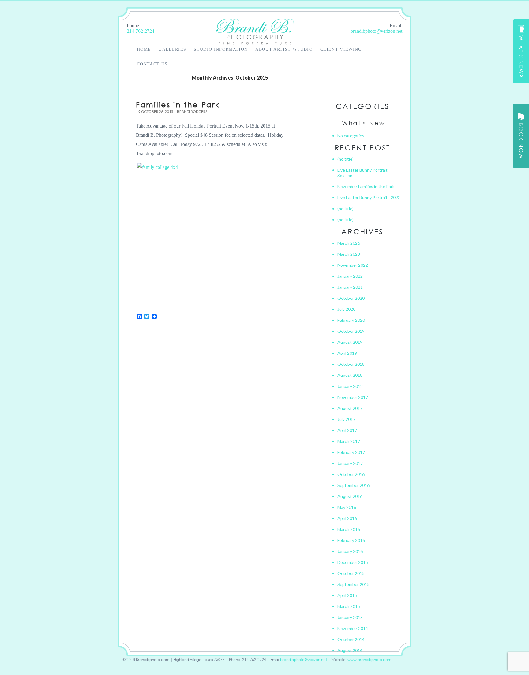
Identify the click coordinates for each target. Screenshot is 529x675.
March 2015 (348, 606)
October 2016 (351, 474)
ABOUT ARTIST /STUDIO (284, 49)
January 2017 (350, 463)
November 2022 (352, 265)
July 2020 (346, 309)
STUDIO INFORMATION (221, 49)
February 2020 (351, 320)
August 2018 (349, 375)
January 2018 (350, 386)
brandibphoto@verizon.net (376, 31)
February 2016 (351, 540)
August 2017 (349, 408)
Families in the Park (177, 104)
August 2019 (349, 342)
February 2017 (351, 452)
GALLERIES (172, 49)
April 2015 (347, 595)
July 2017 (346, 419)
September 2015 (353, 584)
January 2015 (350, 617)
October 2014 (351, 639)
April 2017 (347, 430)
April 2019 (347, 353)
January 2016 (350, 551)
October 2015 (351, 573)
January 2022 (350, 276)
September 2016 (353, 485)
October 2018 (351, 364)
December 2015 (352, 562)
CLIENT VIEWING (341, 49)
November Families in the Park (366, 186)
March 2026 (348, 243)
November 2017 (352, 397)
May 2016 (346, 507)
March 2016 (348, 529)
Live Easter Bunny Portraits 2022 (368, 197)
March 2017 (348, 441)
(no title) (345, 158)
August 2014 (349, 650)
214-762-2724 (140, 31)
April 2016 (347, 518)
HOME (144, 49)
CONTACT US (152, 64)
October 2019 (351, 331)
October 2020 (351, 298)
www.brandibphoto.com (369, 659)
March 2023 (348, 254)
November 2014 (352, 628)
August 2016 (349, 496)
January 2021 (350, 287)
